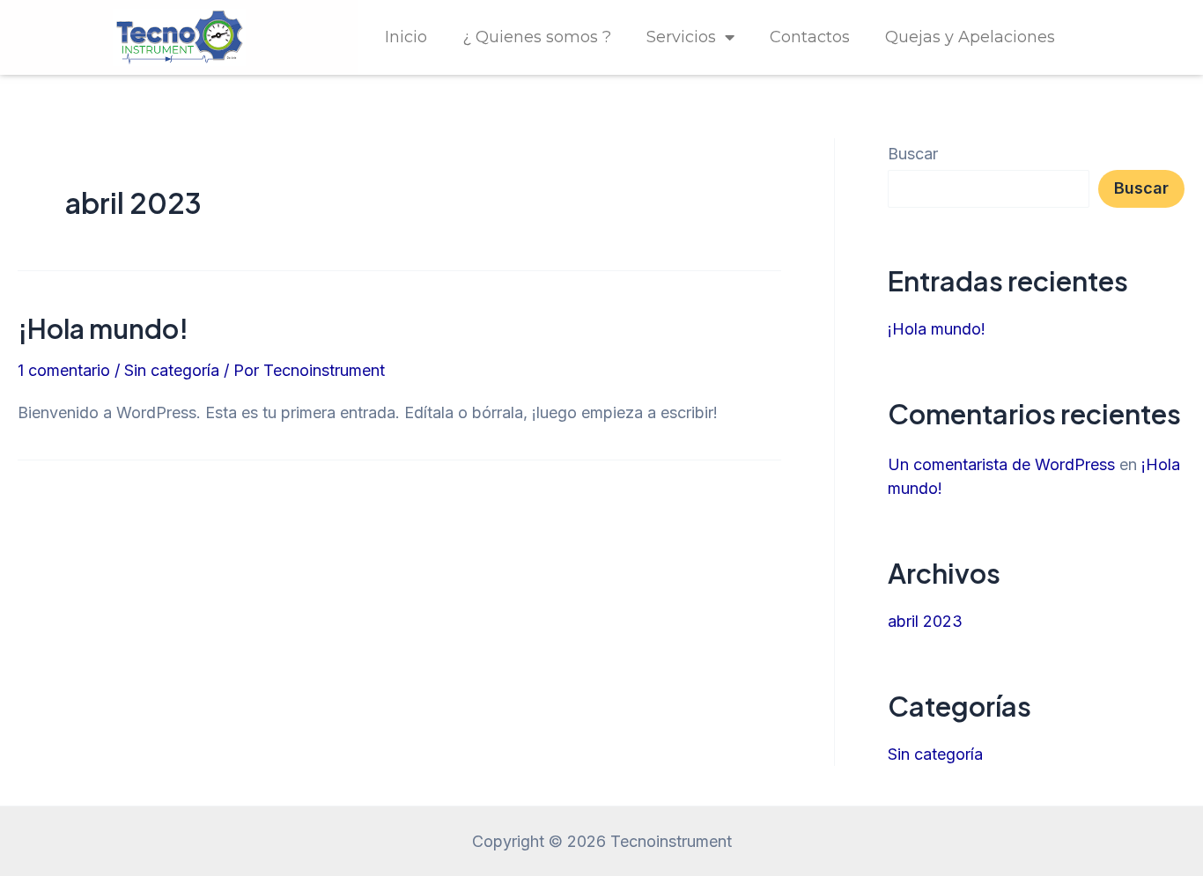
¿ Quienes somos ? (536, 37)
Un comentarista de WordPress (1001, 464)
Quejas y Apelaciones (970, 37)
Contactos (810, 37)
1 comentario (64, 370)
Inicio (406, 37)
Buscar (913, 153)
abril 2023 (925, 621)
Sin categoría (171, 370)
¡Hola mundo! (103, 328)
